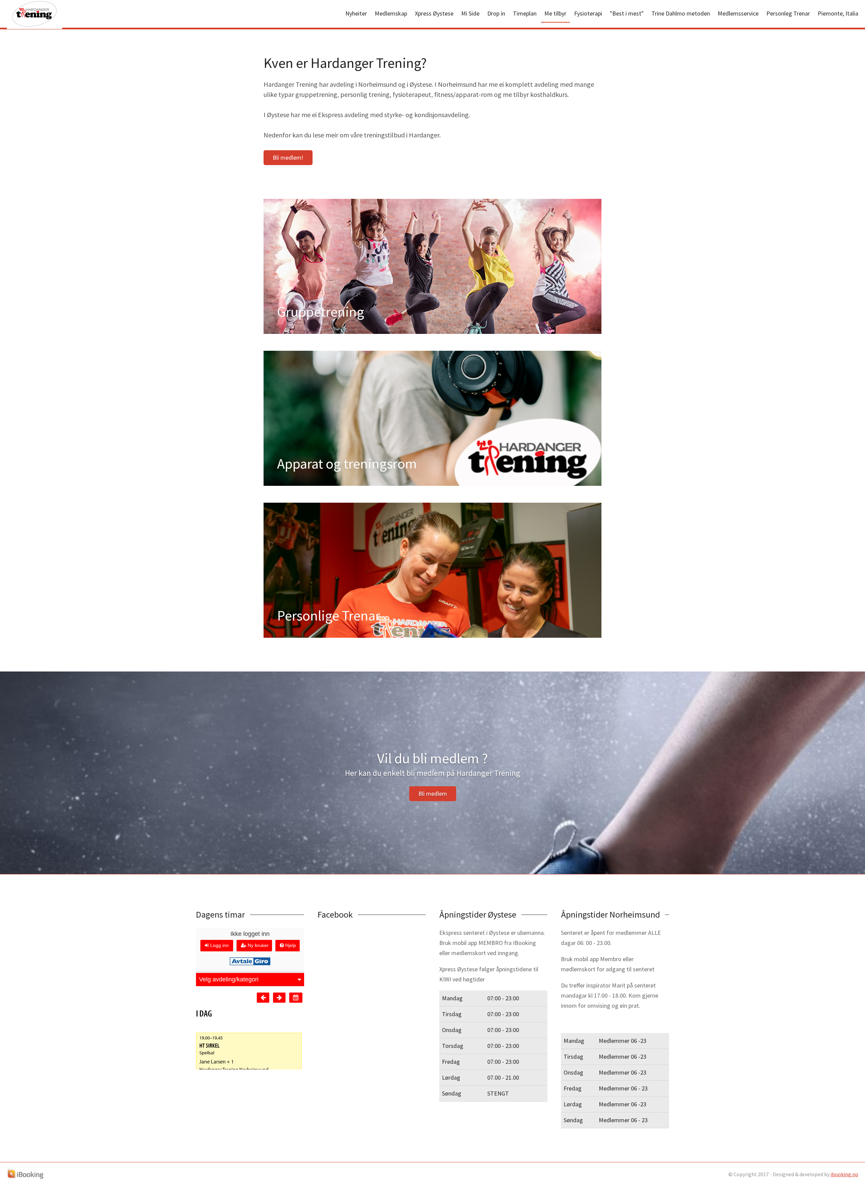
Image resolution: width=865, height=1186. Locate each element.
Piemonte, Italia (838, 13)
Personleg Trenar (788, 13)
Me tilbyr (555, 13)
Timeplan (525, 13)
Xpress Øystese (434, 13)
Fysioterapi (588, 13)
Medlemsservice (738, 13)
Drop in (496, 13)
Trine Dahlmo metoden (680, 13)
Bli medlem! (288, 157)
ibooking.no (844, 1174)
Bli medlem (432, 793)
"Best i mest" (627, 13)
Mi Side (470, 13)
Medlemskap (391, 13)
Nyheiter (356, 13)
